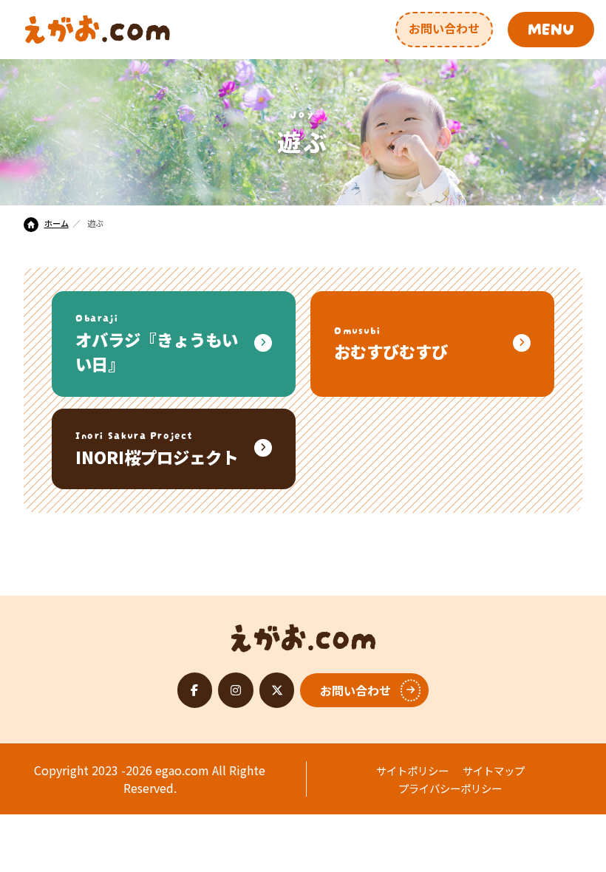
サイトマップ (494, 770)
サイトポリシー (412, 770)
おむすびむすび (391, 342)
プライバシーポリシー (450, 788)
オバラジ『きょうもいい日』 (156, 342)
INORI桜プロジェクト (156, 447)
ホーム (56, 223)
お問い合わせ (444, 28)
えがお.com (303, 634)
